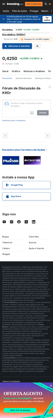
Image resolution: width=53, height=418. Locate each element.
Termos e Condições (11, 381)
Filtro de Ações (19, 11)
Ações (6, 11)
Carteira (6, 248)
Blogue (5, 236)
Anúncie (32, 242)
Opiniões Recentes (24, 78)
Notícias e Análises (34, 71)
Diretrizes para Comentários (14, 120)
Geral (5, 71)
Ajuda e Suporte (36, 248)
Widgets (6, 254)
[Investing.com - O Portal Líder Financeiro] (15, 4)
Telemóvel (7, 242)
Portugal (34, 11)
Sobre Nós (34, 236)
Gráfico (16, 71)
